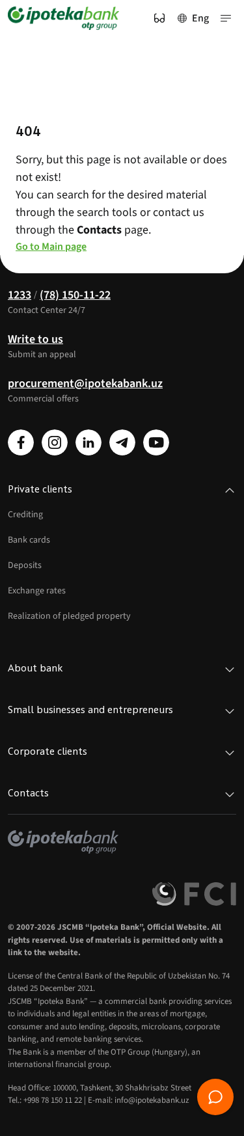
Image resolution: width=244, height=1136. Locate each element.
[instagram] (55, 442)
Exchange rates (37, 590)
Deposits (25, 565)
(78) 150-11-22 (75, 295)
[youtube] (156, 442)
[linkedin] (88, 442)
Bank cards (29, 540)
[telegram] (122, 442)
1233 (19, 295)
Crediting (25, 514)
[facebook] (21, 442)
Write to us (35, 339)
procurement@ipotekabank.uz (85, 383)
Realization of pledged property (69, 616)
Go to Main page (51, 246)
